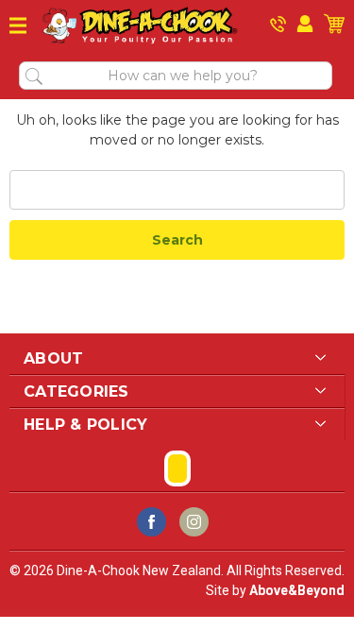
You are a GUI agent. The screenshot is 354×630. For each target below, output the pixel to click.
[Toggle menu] (18, 25)
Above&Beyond (297, 590)
